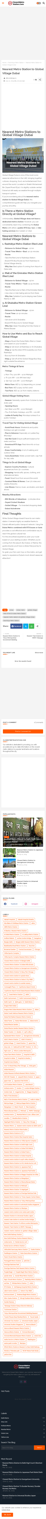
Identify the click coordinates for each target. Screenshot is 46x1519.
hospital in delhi (29, 1054)
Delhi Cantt (8, 1002)
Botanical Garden (10, 949)
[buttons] (21, 1381)
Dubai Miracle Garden (11, 1024)
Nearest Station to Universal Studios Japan (27, 882)
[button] (39, 3)
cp (5, 994)
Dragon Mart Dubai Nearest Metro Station (18, 1009)
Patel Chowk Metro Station (13, 1257)
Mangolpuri (8, 1107)
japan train (7, 1081)
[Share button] (37, 626)
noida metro (8, 1242)
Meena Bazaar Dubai (11, 1111)
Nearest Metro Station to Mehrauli (15, 1186)
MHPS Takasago (34, 1111)
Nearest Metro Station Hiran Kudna (15, 1129)
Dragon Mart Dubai (10, 1006)
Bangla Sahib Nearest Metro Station (28, 942)
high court (7, 1051)
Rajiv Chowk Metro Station (13, 1279)
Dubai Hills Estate (21, 1021)
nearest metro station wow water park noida (19, 1212)
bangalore (37, 938)
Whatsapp (31, 626)
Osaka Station (35, 1249)
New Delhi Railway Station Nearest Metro (18, 1238)
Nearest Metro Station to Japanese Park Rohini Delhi (30, 851)
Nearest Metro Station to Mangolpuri (16, 1178)
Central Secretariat (25, 949)
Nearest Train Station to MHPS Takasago (17, 1227)
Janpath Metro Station (25, 1077)
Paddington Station (10, 1253)
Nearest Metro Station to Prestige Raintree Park (20, 1193)
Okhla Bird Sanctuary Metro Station (16, 1249)
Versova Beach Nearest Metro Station (16, 1328)
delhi (27, 994)
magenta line (19, 1092)
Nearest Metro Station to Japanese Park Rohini (19, 1171)
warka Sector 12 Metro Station (14, 1339)
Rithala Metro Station (19, 1283)
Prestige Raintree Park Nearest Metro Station (19, 1268)
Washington (32, 1339)
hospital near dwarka (11, 1062)
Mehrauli (23, 1111)
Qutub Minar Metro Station (24, 1276)
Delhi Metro (29, 1002)
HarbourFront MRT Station (22, 1047)
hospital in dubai (9, 1058)
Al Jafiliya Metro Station (30, 934)
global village (32, 610)
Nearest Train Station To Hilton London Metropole (21, 1223)
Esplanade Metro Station (12, 1036)
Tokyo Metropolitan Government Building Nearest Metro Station (21, 1314)
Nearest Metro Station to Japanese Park (17, 1167)
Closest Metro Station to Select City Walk (18, 979)
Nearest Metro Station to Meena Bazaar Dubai (19, 1182)
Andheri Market (9, 938)
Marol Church (19, 1107)
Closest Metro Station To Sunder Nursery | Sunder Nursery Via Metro (29, 872)
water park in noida (10, 1343)
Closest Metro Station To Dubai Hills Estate (18, 964)
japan (38, 1077)
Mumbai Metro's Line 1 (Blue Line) (28, 1114)
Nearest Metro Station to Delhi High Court (18, 1144)
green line (32, 1043)
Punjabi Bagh (8, 1272)
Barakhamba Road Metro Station (15, 946)
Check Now (6, 1510)
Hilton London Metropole (22, 1051)
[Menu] (3, 3)
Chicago (37, 949)
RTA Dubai (7, 1287)
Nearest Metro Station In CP (13, 1133)
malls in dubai (34, 1099)
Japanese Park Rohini (21, 1081)
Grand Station (21, 1043)
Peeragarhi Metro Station (12, 1261)
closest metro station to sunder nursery (17, 983)
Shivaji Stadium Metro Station (30, 1298)
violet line (37, 1336)
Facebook (17, 626)
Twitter (25, 626)
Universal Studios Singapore (13, 1324)
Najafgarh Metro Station (12, 1122)
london (19, 1088)
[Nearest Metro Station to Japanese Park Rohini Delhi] (9, 852)
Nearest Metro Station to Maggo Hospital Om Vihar (21, 1174)
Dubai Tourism (9, 1032)
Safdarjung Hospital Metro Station (25, 1287)
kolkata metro (9, 1088)
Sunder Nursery (9, 1302)
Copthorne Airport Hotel (27, 987)
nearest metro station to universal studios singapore (21, 1204)
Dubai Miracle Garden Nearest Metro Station (19, 1028)
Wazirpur (23, 1343)
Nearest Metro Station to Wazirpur (15, 1208)
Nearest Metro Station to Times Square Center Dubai (22, 1197)
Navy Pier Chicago (29, 1122)
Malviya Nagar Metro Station (25, 1103)
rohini (31, 1283)
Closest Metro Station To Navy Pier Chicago (19, 972)
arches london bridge (24, 938)
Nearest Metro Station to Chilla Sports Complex (20, 1141)
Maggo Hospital (32, 1092)
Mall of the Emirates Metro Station (14, 613)
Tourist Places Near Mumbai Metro (15, 1317)
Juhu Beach (29, 1084)
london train (8, 1092)
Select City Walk (26, 1291)
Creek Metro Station (16, 994)
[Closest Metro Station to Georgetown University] (9, 863)
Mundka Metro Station (19, 1118)
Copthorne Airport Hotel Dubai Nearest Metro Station (22, 991)
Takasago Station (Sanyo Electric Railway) (18, 1306)
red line (6, 1283)
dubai (11, 610)
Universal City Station (11, 1321)
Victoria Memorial (28, 1332)
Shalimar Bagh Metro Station (26, 1294)
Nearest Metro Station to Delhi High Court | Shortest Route (22, 1464)
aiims (33, 923)
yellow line (8, 1354)
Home (4, 62)
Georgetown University (31, 1036)
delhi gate (18, 1002)
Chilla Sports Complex (11, 953)
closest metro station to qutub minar (16, 976)
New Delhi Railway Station (13, 1234)
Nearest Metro (9, 1126)
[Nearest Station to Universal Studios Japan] (9, 884)
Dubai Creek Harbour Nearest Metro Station (18, 1013)
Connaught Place (10, 987)
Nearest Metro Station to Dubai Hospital (17, 1156)
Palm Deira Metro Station (28, 1253)
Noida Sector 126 (21, 1242)
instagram (35, 904)
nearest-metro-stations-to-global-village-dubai (18, 617)
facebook (14, 904)
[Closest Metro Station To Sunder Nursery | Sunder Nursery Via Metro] (9, 873)
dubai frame (8, 1021)
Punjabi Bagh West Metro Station (27, 1272)
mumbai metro (9, 1114)
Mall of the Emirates (11, 1096)
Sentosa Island (9, 1294)
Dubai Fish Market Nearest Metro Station (17, 1017)
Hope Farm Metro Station (12, 1054)
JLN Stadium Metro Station (13, 1084)
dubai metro (21, 610)
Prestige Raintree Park (11, 1264)
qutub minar (8, 1276)
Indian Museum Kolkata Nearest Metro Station (19, 1073)
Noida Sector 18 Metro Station (14, 1246)
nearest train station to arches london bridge (19, 1219)
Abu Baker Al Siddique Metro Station (16, 923)
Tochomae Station (10, 1309)
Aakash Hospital (9, 919)
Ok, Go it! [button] (7, 1515)
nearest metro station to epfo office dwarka (19, 1159)
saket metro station (11, 1291)
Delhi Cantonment (10, 998)
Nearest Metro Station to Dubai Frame (17, 1152)
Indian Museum (9, 1069)
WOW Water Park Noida (31, 1351)
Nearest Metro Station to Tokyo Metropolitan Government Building (19, 1201)
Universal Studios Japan (30, 1321)
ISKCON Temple (9, 1077)
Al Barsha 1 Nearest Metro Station (15, 931)
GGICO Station (26, 1039)
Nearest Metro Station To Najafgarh (16, 1189)
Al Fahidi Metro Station (11, 934)
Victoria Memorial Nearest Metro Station (17, 1336)
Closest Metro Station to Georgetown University (26, 861)
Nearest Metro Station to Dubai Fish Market (18, 1148)
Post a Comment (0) (23, 731)
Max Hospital (30, 1107)
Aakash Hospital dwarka (26, 919)
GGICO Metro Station (11, 1039)
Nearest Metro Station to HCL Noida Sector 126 (20, 1163)
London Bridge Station (32, 1088)
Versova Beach (31, 1324)
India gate (32, 1066)
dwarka (19, 1032)
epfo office (28, 1032)
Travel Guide (34, 1317)
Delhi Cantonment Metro (27, 998)
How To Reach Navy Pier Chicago (15, 1066)
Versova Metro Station (11, 1332)
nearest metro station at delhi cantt (29, 1126)
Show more (39, 652)
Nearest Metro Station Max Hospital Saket (18, 1137)
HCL (35, 1047)
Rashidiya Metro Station (16, 62)
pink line (27, 1261)
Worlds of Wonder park (12, 1351)
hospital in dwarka (24, 1058)
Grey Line (7, 1047)
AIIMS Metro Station (10, 927)
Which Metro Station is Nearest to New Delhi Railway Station (22, 1347)
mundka (6, 1118)
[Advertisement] (23, 32)
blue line (32, 946)
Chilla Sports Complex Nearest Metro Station (19, 957)
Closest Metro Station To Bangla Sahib (17, 961)
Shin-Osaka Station (10, 1298)
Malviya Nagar (8, 1103)
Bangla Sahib (8, 942)
